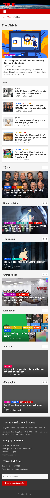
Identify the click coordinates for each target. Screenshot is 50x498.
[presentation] (43, 167)
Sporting (27, 126)
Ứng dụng (28, 402)
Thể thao (18, 132)
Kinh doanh (27, 327)
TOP (23, 103)
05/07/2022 (8, 338)
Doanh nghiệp (22, 223)
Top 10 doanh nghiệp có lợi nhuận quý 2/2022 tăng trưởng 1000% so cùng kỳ (25, 227)
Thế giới (20, 55)
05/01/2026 (19, 96)
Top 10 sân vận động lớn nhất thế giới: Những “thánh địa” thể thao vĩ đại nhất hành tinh (30, 137)
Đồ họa (7, 402)
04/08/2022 (8, 410)
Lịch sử (17, 88)
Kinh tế (37, 327)
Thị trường (17, 259)
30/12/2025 (19, 143)
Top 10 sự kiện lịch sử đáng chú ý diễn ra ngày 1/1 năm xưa (30, 121)
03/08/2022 (8, 231)
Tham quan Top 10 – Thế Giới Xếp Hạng (17, 449)
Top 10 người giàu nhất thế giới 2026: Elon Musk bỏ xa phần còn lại (30, 107)
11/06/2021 (7, 66)
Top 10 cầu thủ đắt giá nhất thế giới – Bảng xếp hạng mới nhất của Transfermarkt (30, 154)
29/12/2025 (19, 160)
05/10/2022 (8, 267)
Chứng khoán (9, 55)
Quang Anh (17, 66)
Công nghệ (17, 327)
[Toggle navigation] (5, 11)
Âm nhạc (7, 327)
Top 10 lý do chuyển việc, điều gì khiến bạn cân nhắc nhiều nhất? (24, 370)
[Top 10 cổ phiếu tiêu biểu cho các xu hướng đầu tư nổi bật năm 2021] (25, 44)
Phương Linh (17, 267)
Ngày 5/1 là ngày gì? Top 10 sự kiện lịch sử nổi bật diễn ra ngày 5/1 (31, 92)
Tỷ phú (28, 103)
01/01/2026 (19, 126)
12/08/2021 (8, 374)
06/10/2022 (8, 303)
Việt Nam (38, 223)
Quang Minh (17, 374)
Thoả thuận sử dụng (9, 455)
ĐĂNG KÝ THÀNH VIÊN (11, 445)
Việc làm (7, 366)
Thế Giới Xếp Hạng (9, 452)
